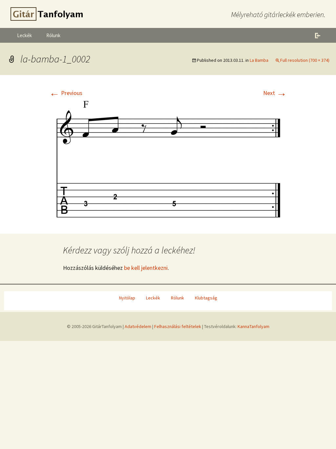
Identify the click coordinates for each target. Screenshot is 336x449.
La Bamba (259, 60)
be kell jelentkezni (146, 268)
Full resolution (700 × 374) (304, 60)
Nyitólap (127, 298)
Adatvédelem (138, 326)
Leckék (24, 35)
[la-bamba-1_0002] (168, 158)
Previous (65, 93)
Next (275, 93)
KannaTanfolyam (253, 326)
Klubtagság (206, 298)
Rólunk (53, 35)
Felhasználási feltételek (177, 326)
